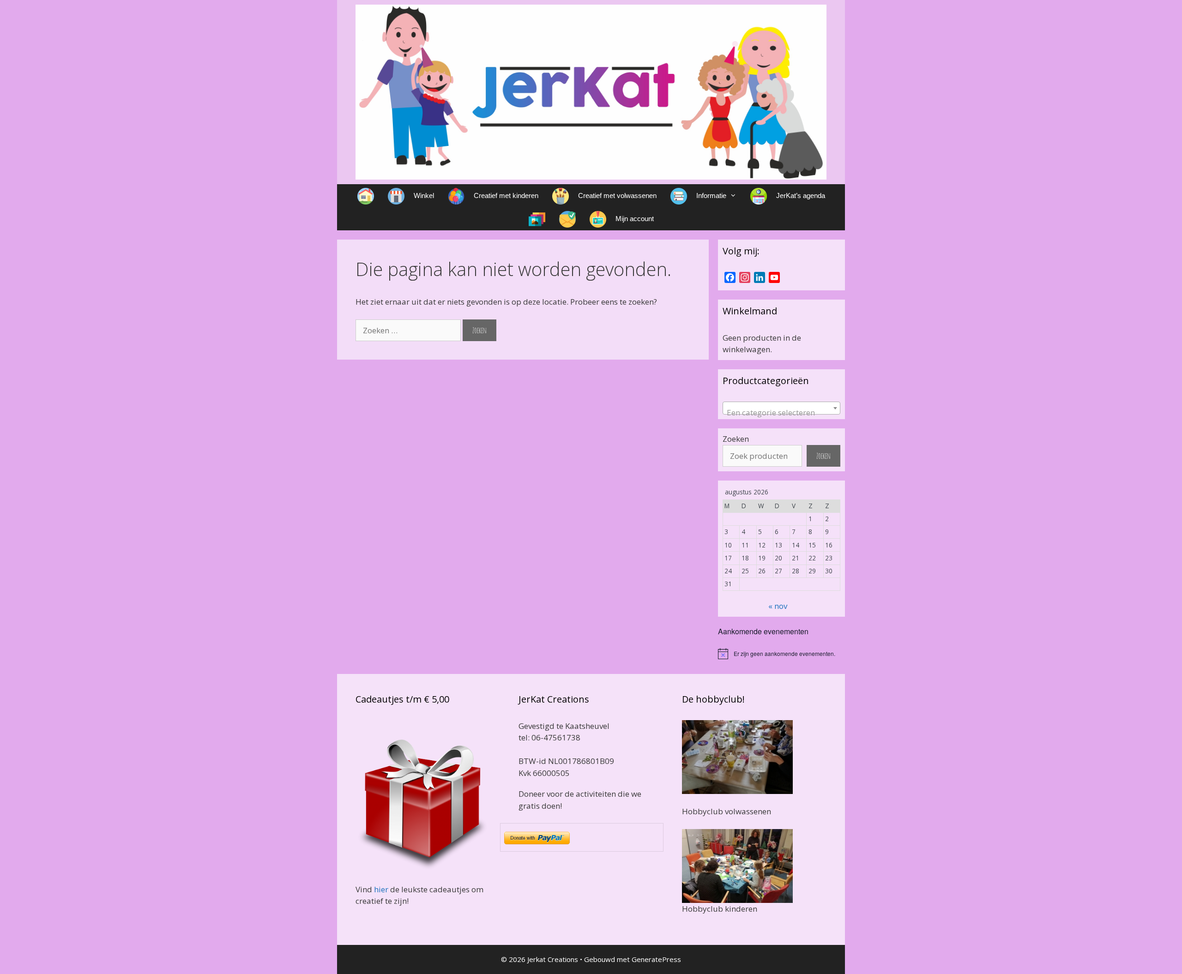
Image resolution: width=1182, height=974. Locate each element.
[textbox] (781, 412)
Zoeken (736, 438)
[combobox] (781, 408)
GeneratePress (656, 959)
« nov (777, 606)
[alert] (781, 653)
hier (381, 889)
